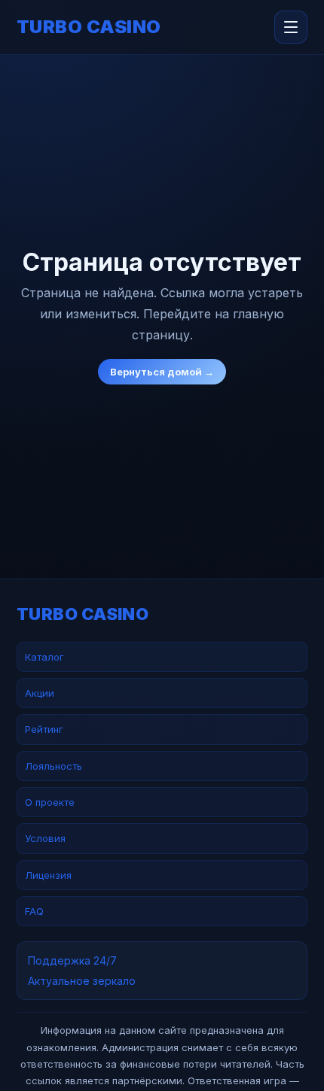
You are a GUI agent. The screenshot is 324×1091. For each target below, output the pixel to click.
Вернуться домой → (162, 372)
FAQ (34, 911)
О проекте (50, 802)
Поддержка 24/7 (72, 960)
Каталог (44, 657)
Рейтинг (44, 729)
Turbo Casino (89, 27)
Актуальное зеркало (82, 980)
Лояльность (53, 766)
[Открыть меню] (290, 27)
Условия (45, 838)
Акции (39, 693)
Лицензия (48, 875)
